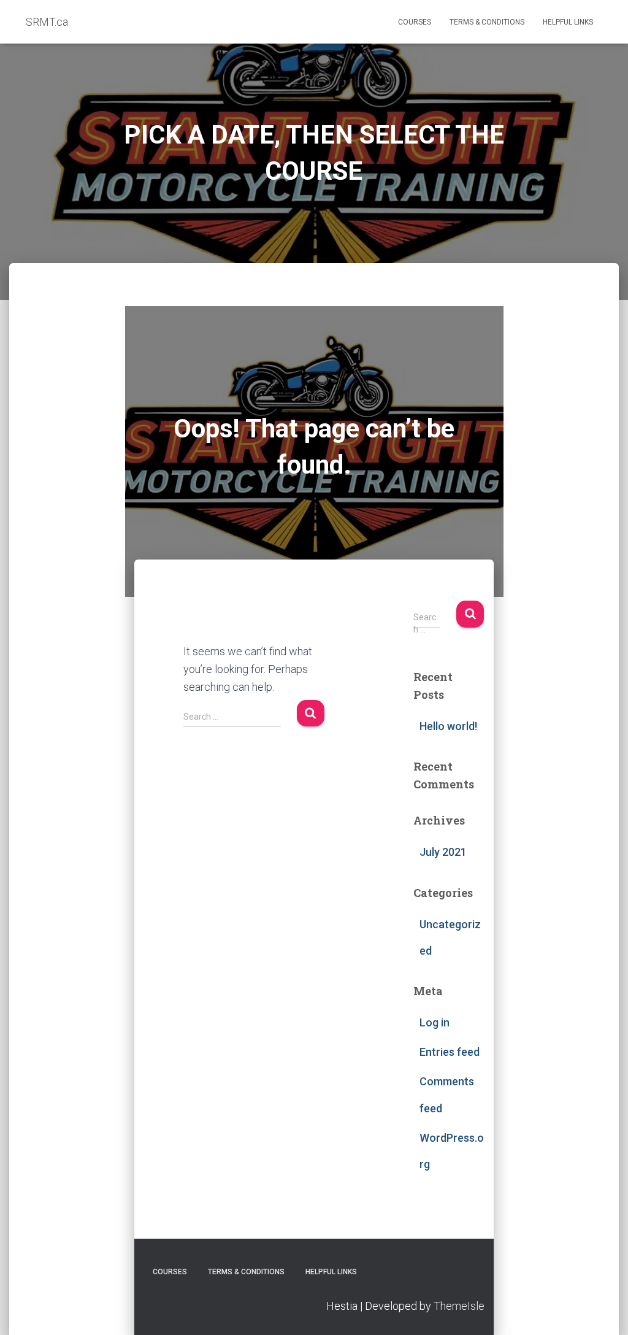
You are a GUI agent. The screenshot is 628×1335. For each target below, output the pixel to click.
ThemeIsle (459, 1305)
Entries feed (449, 1051)
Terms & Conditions (487, 22)
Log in (434, 1022)
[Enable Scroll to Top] (603, 1310)
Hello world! (448, 726)
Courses (414, 22)
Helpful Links (568, 22)
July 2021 (443, 851)
